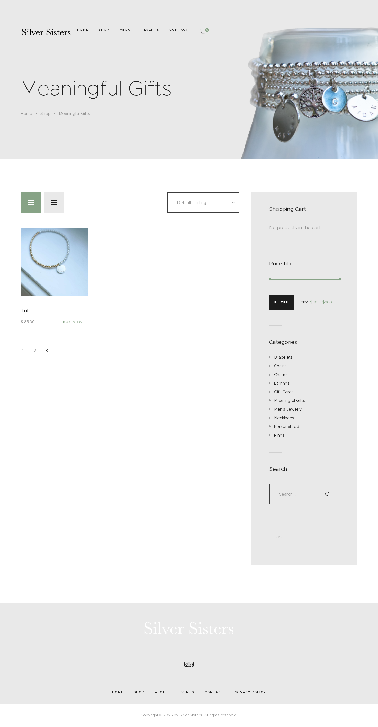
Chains (280, 366)
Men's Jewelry (288, 409)
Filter (281, 302)
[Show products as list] (54, 202)
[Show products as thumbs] (31, 202)
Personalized (286, 426)
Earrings (282, 383)
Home (26, 113)
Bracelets (283, 357)
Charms (281, 374)
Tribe (27, 310)
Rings (279, 435)
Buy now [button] (73, 322)
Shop (45, 113)
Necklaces (284, 418)
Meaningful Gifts (289, 400)
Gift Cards (284, 392)
